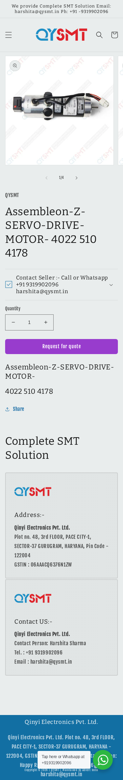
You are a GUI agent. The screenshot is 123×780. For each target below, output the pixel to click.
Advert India (90, 770)
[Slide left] (46, 177)
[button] (8, 34)
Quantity (12, 308)
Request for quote (61, 346)
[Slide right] (76, 177)
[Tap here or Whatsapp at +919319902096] (103, 760)
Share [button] (18, 409)
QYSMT (55, 770)
